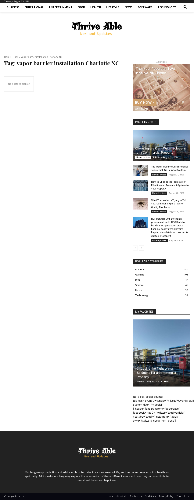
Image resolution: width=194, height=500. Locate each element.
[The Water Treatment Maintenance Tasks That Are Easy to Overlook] (140, 170)
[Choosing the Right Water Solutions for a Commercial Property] (161, 145)
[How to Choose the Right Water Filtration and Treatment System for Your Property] (140, 185)
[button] (185, 7)
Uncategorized (159, 240)
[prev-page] (135, 248)
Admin (156, 157)
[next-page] (141, 248)
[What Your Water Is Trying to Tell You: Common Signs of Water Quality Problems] (140, 204)
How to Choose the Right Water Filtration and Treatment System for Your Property (170, 185)
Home (7, 57)
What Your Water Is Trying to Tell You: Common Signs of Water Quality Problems (168, 203)
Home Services (143, 157)
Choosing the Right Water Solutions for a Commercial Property (156, 373)
